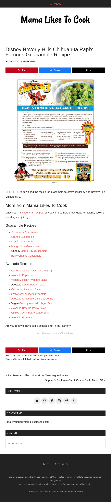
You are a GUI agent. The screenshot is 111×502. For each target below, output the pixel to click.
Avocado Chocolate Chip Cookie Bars (33, 298)
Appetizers (22, 355)
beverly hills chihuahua (28, 359)
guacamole (52, 359)
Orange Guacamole (22, 236)
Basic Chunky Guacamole (26, 255)
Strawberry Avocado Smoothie (28, 294)
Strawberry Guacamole (24, 232)
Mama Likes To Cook (55, 19)
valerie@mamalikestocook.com (31, 421)
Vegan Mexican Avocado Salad (29, 279)
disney (43, 359)
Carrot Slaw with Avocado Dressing (31, 270)
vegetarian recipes (32, 212)
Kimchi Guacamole (22, 241)
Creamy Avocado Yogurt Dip (35, 303)
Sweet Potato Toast (33, 284)
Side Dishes (54, 355)
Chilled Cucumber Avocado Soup (30, 312)
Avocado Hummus (22, 317)
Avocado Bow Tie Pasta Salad (28, 308)
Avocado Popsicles (22, 275)
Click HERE (12, 192)
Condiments (33, 355)
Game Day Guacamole (34, 250)
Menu (58, 3)
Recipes (44, 355)
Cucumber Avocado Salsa (26, 289)
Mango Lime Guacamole (25, 246)
